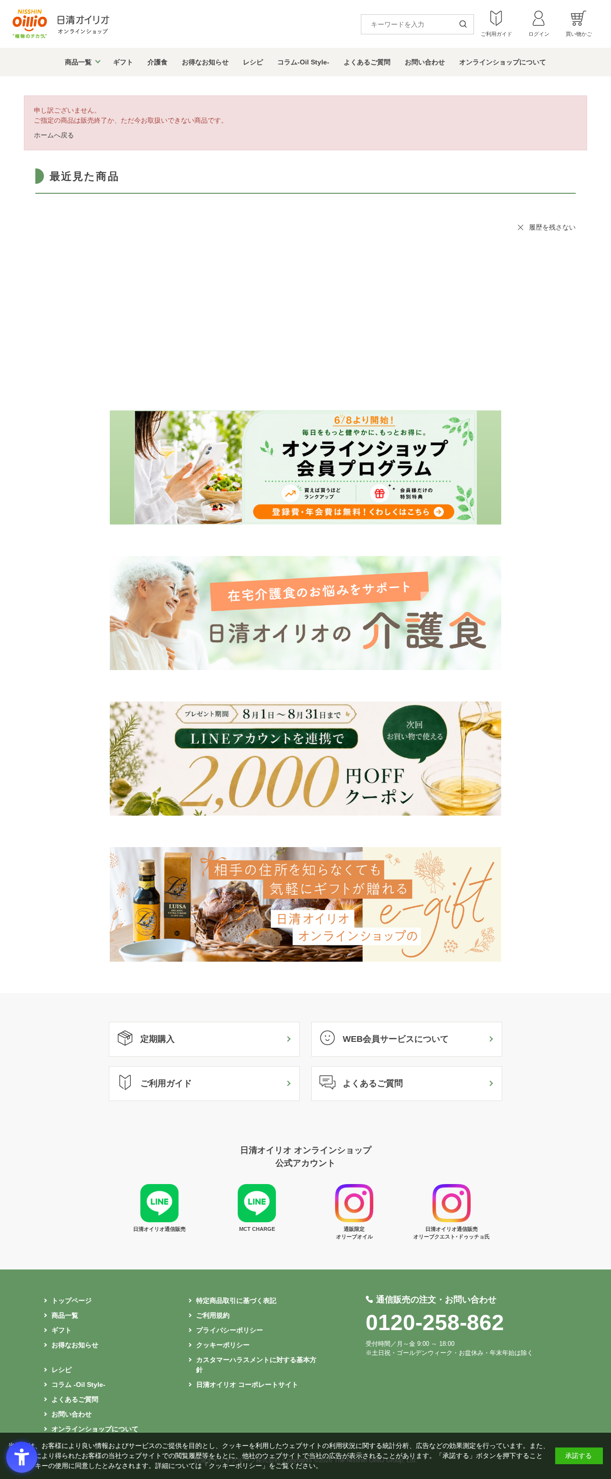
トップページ (72, 1300)
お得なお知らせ (205, 62)
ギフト (123, 62)
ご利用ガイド (166, 1083)
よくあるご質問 (367, 62)
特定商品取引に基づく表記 (236, 1300)
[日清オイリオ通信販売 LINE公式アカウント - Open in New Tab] (159, 1220)
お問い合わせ (425, 62)
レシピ (253, 62)
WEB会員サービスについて (396, 1039)
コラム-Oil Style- (303, 62)
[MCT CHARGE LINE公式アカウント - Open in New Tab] (257, 1220)
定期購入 (157, 1039)
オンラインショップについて (502, 62)
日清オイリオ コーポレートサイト (247, 1384)
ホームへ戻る (54, 135)
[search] (466, 25)
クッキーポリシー (223, 1345)
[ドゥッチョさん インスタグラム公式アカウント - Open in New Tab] (451, 1220)
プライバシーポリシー (229, 1330)
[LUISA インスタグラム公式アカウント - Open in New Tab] (354, 1220)
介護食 (157, 62)
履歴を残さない (552, 227)
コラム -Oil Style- (78, 1384)
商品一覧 (78, 62)
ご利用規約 (213, 1315)
